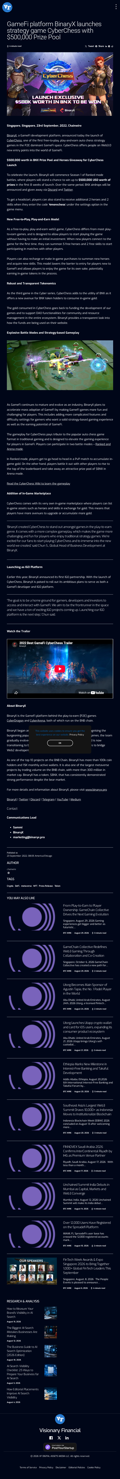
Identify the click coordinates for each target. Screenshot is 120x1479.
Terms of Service (28, 1467)
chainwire (11, 869)
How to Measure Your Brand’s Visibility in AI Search (20, 1313)
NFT (35, 885)
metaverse (26, 885)
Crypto (10, 885)
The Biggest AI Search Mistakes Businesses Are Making (22, 1332)
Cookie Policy (93, 1467)
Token (57, 885)
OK (60, 743)
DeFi (17, 885)
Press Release (46, 885)
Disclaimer (61, 1467)
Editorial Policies (77, 1467)
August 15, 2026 (14, 1321)
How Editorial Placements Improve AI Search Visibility (22, 1393)
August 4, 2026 (13, 1402)
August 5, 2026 (13, 1383)
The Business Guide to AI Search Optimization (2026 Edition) (22, 1351)
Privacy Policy (77, 734)
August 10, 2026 (14, 1360)
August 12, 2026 (14, 1341)
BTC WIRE (67, 933)
